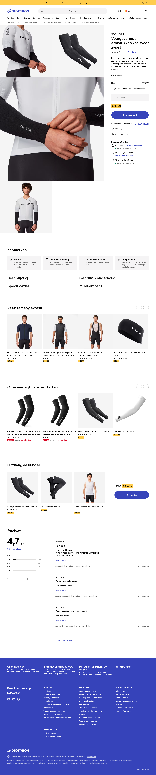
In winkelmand (130, 115)
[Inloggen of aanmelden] (140, 11)
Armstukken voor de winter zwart (93, 431)
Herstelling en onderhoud (136, 18)
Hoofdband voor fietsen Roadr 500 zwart (129, 353)
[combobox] (130, 97)
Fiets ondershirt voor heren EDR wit (89, 508)
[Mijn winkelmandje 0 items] (146, 11)
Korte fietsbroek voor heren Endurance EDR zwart (91, 353)
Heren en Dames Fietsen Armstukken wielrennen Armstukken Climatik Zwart (60, 433)
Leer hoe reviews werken (16, 579)
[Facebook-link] (9, 699)
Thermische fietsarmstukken (126, 431)
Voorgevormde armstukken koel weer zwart (22, 508)
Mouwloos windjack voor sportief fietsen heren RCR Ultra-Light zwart (59, 353)
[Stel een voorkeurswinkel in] (119, 11)
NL (129, 11)
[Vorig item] (139, 307)
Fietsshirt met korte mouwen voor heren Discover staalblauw (23, 353)
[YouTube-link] (14, 699)
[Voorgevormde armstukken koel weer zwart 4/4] (26, 207)
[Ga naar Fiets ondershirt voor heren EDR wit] (89, 487)
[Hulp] (135, 11)
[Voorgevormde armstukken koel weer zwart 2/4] (26, 51)
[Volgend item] (146, 307)
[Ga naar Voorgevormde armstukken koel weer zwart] (22, 487)
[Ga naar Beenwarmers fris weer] (56, 487)
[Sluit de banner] (147, 3)
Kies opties (132, 495)
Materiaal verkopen (116, 18)
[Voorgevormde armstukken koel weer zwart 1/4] (78, 51)
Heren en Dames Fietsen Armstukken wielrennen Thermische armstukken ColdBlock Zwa (24, 433)
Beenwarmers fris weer (51, 507)
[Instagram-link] (19, 699)
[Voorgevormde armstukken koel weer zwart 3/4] (52, 129)
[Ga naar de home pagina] (18, 11)
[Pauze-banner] (143, 3)
